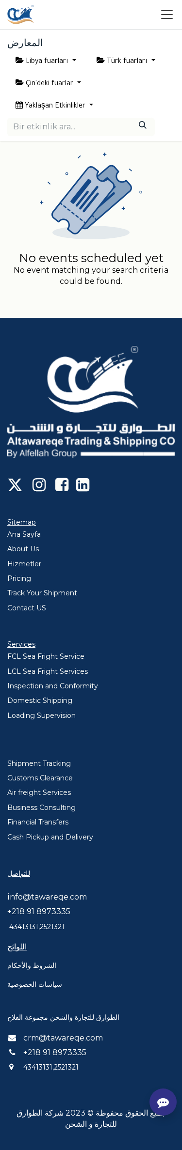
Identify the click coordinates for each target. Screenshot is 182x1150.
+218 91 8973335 (38, 911)
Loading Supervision (41, 715)
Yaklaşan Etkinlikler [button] (55, 106)
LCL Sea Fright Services (47, 671)
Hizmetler (24, 563)
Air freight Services (39, 792)
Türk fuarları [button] (127, 62)
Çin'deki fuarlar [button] (49, 84)
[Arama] (143, 127)
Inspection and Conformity (52, 686)
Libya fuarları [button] (47, 62)
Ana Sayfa (24, 534)
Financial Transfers (37, 822)
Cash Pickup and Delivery (50, 837)
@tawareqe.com (71, 1037)
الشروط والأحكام (31, 965)
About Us (23, 548)
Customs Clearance (40, 778)
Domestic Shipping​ (39, 700)
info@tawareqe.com (47, 896)
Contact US (26, 608)
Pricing (19, 578)
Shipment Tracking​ (39, 763)
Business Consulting (41, 807)
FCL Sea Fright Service (45, 656)
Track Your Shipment (42, 593)
